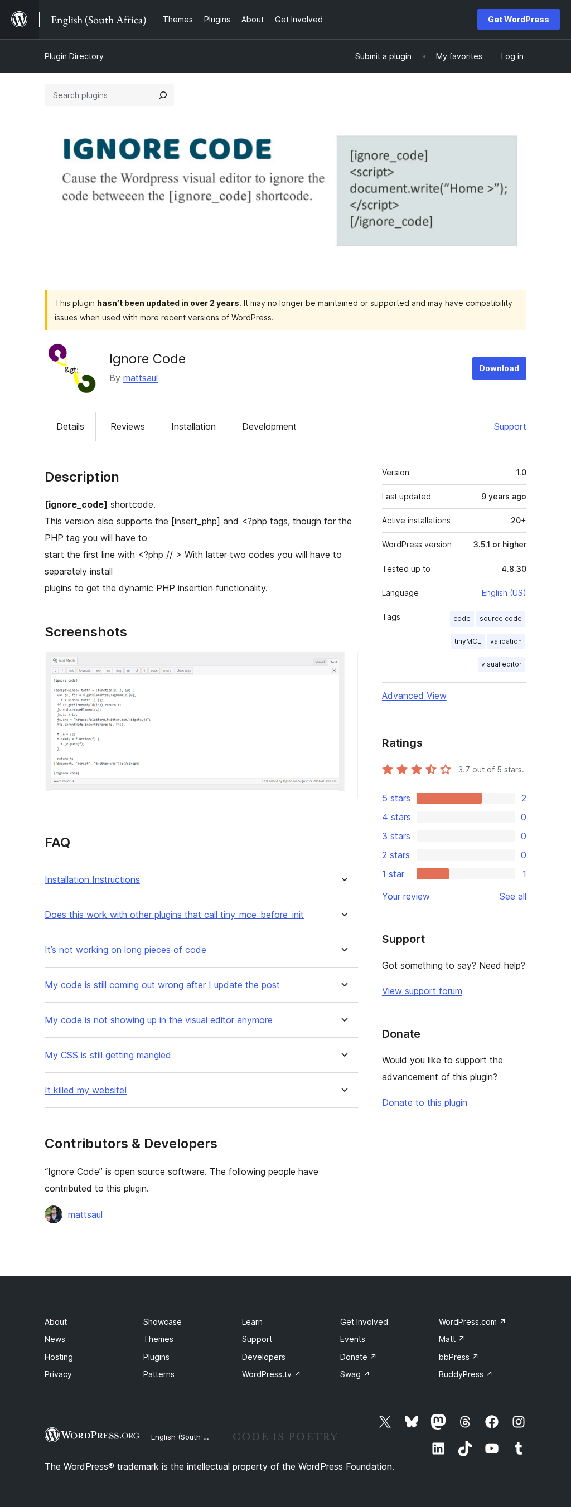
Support (510, 426)
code (462, 618)
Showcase (162, 1321)
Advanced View (414, 695)
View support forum (422, 990)
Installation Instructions (92, 879)
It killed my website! (86, 1090)
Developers (264, 1357)
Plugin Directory (74, 56)
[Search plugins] (163, 95)
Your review (406, 896)
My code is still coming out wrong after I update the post (162, 985)
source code (501, 618)
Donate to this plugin (424, 1102)
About (56, 1321)
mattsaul (140, 377)
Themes (158, 1339)
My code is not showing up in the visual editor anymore (159, 1020)
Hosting (59, 1357)
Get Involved (364, 1321)
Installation (193, 426)
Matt (452, 1339)
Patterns (159, 1374)
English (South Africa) (188, 1436)
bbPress (459, 1357)
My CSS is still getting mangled (108, 1055)
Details (70, 426)
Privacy (58, 1374)
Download (499, 368)
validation (506, 641)
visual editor (501, 664)
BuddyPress (466, 1374)
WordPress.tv (271, 1374)
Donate (358, 1357)
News (55, 1339)
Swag (355, 1374)
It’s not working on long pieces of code (125, 950)
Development (269, 426)
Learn (252, 1321)
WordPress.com (472, 1321)
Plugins (156, 1357)
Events (352, 1339)
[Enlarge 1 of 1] (343, 666)
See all (513, 896)
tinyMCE (467, 641)
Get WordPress (518, 19)
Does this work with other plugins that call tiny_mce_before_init (174, 915)
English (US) (504, 592)
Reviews (127, 426)
